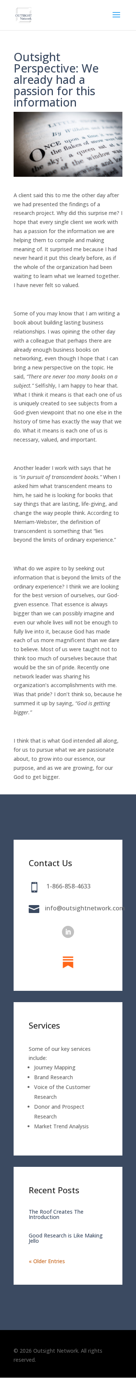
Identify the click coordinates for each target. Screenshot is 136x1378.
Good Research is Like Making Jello (66, 1238)
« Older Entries (47, 1261)
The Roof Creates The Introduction (56, 1214)
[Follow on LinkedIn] (68, 932)
